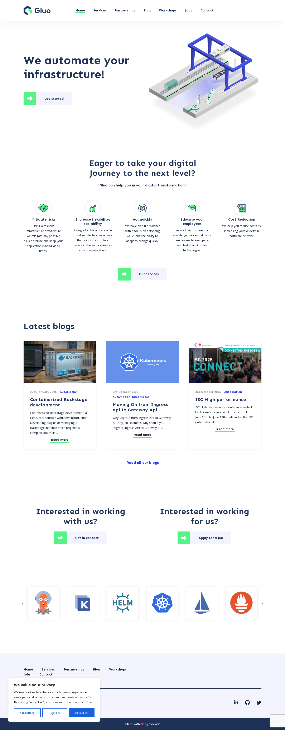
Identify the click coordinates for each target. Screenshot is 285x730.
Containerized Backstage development (58, 402)
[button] (22, 603)
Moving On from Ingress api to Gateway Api (140, 407)
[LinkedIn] (236, 702)
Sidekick (154, 724)
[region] (54, 700)
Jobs (27, 674)
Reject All (55, 713)
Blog (96, 669)
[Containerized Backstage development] (60, 362)
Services (48, 669)
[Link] (37, 10)
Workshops (118, 669)
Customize (27, 713)
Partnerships (74, 669)
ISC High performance (220, 399)
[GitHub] (247, 702)
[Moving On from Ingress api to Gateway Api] (142, 362)
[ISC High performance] (225, 362)
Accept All (81, 713)
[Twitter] (258, 702)
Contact (46, 674)
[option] (43, 603)
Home (28, 669)
